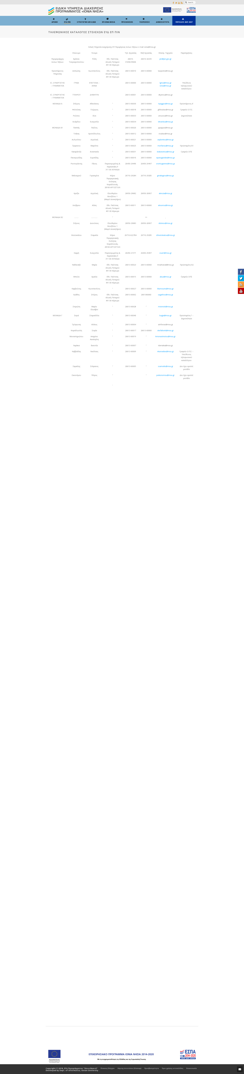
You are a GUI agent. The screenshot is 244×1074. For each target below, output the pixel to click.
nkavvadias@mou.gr (165, 351)
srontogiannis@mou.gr (165, 163)
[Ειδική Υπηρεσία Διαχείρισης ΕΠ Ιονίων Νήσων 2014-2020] (122, 10)
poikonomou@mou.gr (165, 375)
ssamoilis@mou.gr (165, 366)
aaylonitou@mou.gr (165, 139)
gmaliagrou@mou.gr (165, 175)
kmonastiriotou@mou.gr (165, 336)
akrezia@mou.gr (165, 193)
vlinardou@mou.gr (165, 121)
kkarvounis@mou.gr (165, 288)
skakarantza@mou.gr (165, 151)
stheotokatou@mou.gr (165, 235)
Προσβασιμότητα (151, 1068)
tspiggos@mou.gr (165, 103)
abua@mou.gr (165, 276)
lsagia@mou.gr (165, 315)
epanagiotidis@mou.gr (165, 157)
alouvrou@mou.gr (165, 205)
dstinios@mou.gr (165, 223)
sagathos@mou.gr (165, 294)
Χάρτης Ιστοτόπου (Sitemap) (129, 1068)
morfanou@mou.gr (165, 145)
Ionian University (89, 1070)
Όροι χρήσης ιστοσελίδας (172, 1068)
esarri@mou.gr (165, 253)
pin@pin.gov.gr (165, 59)
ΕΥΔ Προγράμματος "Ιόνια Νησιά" (80, 1068)
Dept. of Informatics (70, 1070)
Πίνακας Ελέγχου (108, 1068)
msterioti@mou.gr (165, 306)
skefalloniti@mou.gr (165, 330)
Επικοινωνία (191, 1068)
